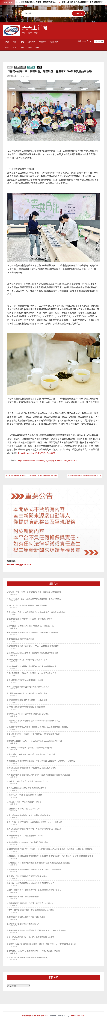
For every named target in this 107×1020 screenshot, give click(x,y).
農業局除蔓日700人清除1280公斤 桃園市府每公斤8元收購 (31, 754)
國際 (30, 47)
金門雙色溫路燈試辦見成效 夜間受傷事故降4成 (26, 707)
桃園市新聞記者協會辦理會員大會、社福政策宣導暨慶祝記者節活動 (34, 829)
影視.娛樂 (54, 42)
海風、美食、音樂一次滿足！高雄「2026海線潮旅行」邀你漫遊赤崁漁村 (36, 612)
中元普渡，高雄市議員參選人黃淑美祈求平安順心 (27, 876)
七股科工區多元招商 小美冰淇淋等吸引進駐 (24, 795)
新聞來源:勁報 (20, 67)
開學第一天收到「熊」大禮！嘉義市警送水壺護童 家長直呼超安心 (34, 599)
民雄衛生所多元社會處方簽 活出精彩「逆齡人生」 (28, 842)
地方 (14, 42)
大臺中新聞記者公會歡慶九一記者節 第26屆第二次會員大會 (31, 673)
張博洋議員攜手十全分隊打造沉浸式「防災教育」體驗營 (29, 619)
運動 (37, 47)
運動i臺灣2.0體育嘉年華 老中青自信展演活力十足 (27, 781)
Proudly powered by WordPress (35, 1016)
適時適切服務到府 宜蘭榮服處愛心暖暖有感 (83, 476)
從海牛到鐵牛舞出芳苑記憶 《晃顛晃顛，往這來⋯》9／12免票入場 (34, 822)
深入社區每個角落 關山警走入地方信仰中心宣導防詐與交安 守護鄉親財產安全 (38, 775)
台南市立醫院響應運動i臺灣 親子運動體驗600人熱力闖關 (30, 910)
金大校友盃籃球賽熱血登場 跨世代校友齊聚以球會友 (28, 687)
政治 (7, 47)
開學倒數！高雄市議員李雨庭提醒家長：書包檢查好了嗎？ (30, 883)
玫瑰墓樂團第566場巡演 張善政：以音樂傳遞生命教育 (29, 748)
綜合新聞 (42, 42)
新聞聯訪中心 (12, 76)
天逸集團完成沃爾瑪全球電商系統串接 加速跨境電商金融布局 (32, 632)
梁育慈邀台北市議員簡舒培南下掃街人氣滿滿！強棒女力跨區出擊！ (34, 869)
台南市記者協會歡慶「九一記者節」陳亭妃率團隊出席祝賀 (30, 937)
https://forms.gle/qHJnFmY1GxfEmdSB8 (36, 453)
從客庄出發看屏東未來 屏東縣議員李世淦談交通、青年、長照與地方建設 (36, 930)
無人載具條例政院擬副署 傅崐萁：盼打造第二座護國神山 (30, 903)
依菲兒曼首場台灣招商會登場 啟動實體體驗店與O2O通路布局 (32, 653)
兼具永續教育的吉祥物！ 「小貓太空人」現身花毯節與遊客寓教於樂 (33, 476)
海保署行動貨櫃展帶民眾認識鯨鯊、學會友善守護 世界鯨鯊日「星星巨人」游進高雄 (41, 761)
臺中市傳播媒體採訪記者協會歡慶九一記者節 (25, 680)
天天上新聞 (34, 28)
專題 (22, 42)
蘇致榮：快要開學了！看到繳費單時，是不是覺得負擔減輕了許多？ (34, 890)
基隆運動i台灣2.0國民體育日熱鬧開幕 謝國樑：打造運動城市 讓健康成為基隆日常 (41, 944)
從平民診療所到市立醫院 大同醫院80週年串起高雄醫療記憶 (31, 666)
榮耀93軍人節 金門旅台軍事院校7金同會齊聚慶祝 (64, 2)
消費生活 (31, 42)
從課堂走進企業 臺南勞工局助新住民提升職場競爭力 (28, 957)
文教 (22, 47)
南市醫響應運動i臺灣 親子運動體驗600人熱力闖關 (27, 700)
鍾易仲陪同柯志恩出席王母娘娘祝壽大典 (23, 924)
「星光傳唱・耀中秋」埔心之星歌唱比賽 (23, 809)
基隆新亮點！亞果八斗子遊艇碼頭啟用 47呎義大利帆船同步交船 (33, 951)
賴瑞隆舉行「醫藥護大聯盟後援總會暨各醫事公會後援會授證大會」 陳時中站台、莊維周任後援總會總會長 (50, 856)
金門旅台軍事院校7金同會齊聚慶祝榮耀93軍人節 (26, 788)
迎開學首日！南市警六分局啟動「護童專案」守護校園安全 (30, 626)
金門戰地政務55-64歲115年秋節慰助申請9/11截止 (27, 660)
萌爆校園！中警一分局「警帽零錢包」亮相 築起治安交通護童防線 (34, 592)
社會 (7, 42)
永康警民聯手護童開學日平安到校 (20, 639)
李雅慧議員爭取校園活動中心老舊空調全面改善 (26, 917)
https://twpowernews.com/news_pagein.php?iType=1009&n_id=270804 (47, 460)
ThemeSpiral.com (77, 1016)
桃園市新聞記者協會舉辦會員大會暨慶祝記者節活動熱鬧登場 (31, 768)
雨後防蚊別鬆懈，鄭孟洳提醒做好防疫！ (23, 896)
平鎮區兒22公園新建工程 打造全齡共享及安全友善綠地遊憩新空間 (34, 741)
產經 (14, 47)
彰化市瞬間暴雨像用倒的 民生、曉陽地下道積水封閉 (28, 815)
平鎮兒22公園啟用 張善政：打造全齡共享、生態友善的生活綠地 (33, 734)
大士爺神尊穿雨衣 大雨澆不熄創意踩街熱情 (25, 836)
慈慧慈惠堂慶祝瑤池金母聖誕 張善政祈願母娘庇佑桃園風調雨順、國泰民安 (38, 727)
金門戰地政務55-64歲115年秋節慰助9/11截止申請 (27, 693)
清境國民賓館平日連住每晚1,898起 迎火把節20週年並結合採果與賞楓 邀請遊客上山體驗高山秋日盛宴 (50, 849)
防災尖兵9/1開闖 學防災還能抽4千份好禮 (24, 802)
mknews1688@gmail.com (19, 564)
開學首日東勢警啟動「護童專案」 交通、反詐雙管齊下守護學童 (33, 646)
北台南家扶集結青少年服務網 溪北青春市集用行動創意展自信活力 (33, 721)
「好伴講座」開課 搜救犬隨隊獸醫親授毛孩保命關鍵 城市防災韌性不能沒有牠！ (39, 863)
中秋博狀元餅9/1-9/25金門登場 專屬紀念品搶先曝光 (28, 714)
